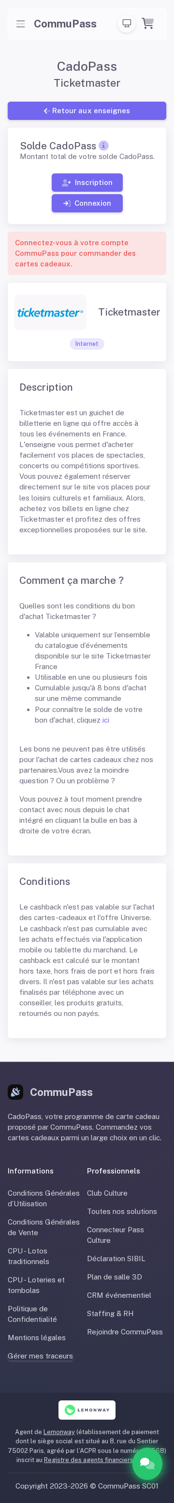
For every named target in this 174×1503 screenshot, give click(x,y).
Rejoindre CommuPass (125, 1332)
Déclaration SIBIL (116, 1258)
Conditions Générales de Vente (44, 1227)
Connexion (92, 202)
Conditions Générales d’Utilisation (44, 1198)
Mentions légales (37, 1337)
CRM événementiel (119, 1295)
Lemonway (59, 1432)
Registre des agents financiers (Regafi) (101, 1459)
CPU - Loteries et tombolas (36, 1285)
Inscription (93, 182)
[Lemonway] (87, 1410)
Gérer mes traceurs (40, 1356)
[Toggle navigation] (20, 23)
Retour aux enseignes (91, 110)
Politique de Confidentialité (32, 1314)
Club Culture (107, 1193)
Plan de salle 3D (114, 1277)
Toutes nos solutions (122, 1211)
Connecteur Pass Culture (115, 1235)
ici (105, 720)
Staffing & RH (110, 1313)
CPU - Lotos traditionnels (28, 1256)
